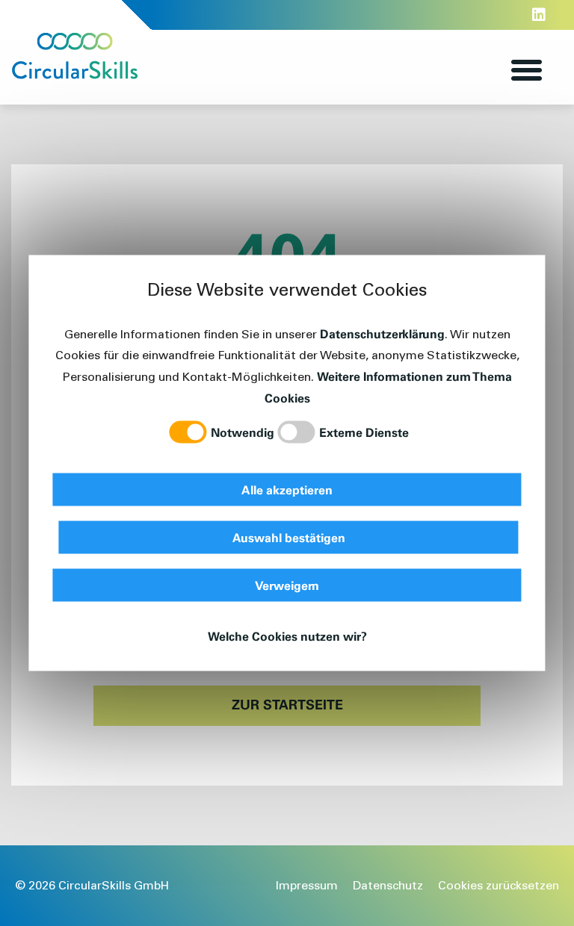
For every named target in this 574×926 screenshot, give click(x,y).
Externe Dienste (364, 432)
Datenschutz (388, 885)
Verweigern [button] (287, 585)
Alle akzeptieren (287, 489)
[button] (527, 70)
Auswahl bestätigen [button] (288, 537)
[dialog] (286, 463)
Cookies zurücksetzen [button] (498, 885)
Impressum (307, 885)
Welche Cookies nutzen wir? (287, 636)
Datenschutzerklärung (382, 333)
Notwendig (242, 432)
